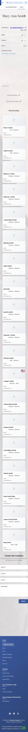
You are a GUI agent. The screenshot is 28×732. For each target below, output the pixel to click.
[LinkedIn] (14, 714)
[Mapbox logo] (5, 86)
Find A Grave (5, 53)
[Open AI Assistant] (24, 728)
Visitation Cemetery (15, 720)
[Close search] (26, 2)
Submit (23, 601)
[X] (18, 714)
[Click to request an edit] (24, 15)
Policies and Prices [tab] (11, 7)
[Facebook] (10, 714)
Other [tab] (21, 7)
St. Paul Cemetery (16, 27)
